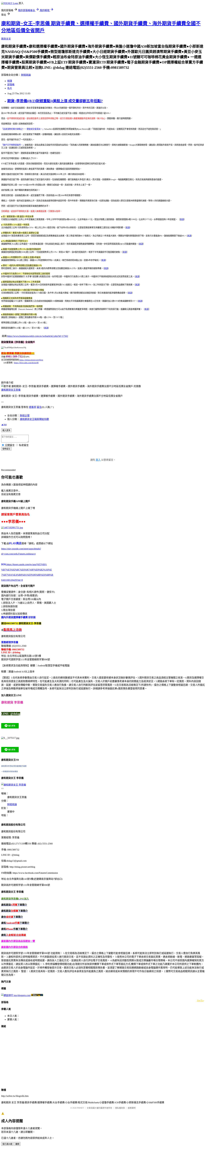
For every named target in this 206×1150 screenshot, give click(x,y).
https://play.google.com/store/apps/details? (21, 548)
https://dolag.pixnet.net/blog (31, 360)
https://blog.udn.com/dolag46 (26, 363)
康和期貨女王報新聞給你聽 (34, 419)
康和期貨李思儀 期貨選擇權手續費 (14, 766)
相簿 (9, 81)
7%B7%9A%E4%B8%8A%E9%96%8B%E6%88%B (27, 575)
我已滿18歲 (7, 1144)
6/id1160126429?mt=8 (12, 580)
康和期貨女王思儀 (11, 390)
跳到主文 (6, 38)
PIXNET (80, 1108)
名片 (9, 88)
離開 (17, 1144)
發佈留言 (6, 449)
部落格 (10, 84)
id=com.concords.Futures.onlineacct (18, 554)
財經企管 (25, 415)
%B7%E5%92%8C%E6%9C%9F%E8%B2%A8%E (26, 569)
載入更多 (6, 430)
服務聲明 (132, 1108)
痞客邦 (32, 407)
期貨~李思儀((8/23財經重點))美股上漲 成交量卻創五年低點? (55, 101)
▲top (4, 424)
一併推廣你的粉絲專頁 (9, 771)
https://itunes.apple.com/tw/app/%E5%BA (26, 564)
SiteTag (200, 1000)
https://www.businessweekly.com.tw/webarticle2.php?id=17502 (37, 336)
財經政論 (26, 75)
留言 (39, 407)
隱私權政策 (120, 1108)
